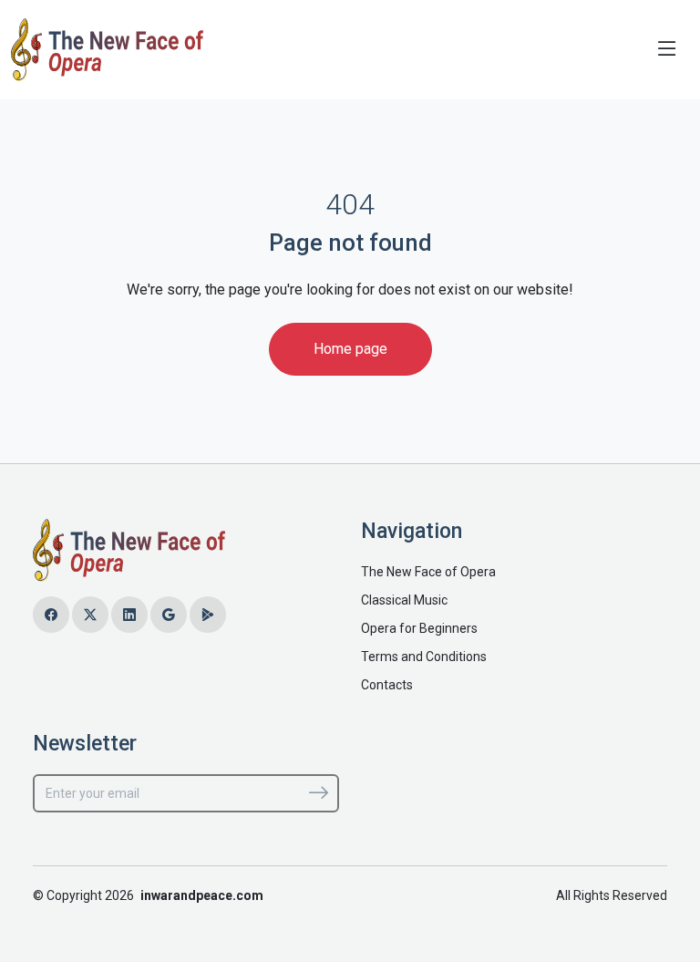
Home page (350, 348)
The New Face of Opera (428, 571)
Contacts (387, 685)
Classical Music (404, 600)
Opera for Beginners (419, 628)
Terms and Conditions (424, 656)
